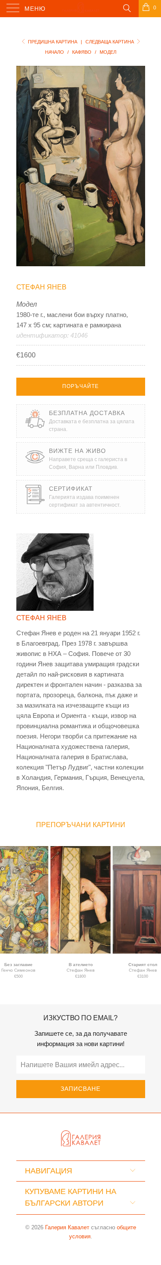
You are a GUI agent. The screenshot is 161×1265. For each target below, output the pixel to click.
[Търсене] (126, 8)
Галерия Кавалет (67, 1227)
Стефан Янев (41, 287)
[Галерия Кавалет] (80, 8)
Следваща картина (110, 41)
